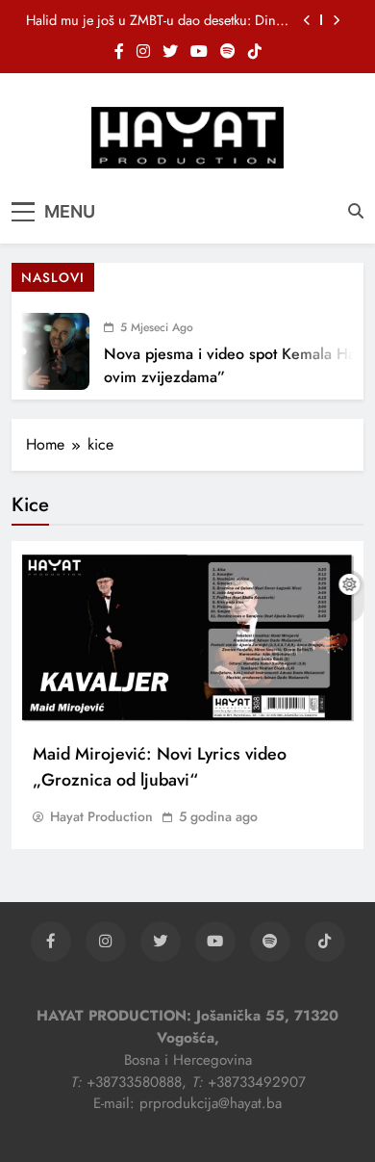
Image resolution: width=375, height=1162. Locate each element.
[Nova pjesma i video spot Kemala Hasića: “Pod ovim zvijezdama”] (45, 351)
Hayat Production (101, 816)
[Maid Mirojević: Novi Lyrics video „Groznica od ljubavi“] (187, 637)
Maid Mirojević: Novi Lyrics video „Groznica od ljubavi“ (160, 766)
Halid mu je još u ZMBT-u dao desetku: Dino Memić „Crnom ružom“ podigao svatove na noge (155, 20)
